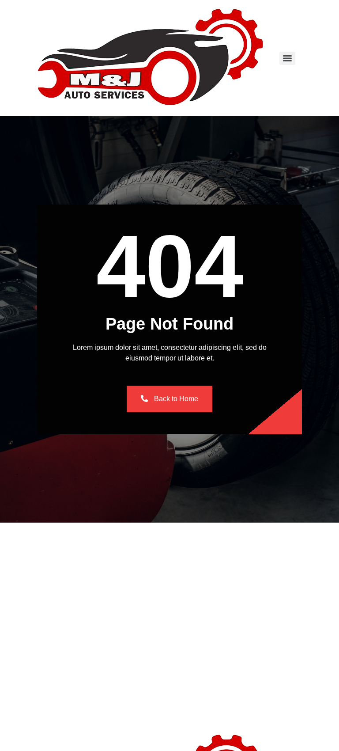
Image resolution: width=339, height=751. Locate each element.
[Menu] (287, 58)
